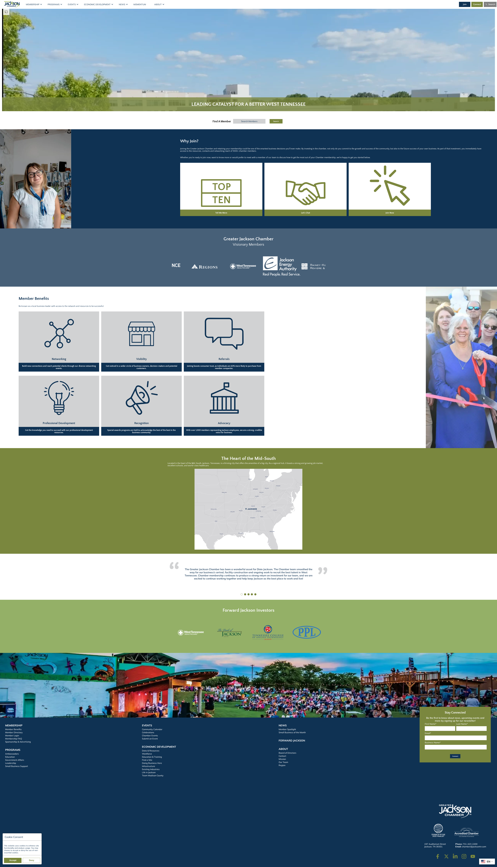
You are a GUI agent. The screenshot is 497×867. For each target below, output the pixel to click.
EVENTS (147, 725)
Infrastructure (148, 766)
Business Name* (433, 742)
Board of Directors (287, 753)
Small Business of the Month (292, 732)
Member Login (12, 735)
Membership (32, 4)
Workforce (147, 753)
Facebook (439, 855)
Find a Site (147, 760)
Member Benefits (13, 729)
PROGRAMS (12, 749)
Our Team (283, 762)
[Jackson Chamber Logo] (12, 4)
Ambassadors (12, 753)
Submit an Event (150, 738)
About (158, 4)
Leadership (10, 763)
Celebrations (148, 732)
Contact (282, 756)
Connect (477, 4)
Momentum (139, 4)
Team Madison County (152, 775)
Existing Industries (151, 769)
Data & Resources (150, 750)
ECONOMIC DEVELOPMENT (159, 746)
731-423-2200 (470, 844)
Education (10, 757)
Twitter (447, 855)
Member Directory (14, 732)
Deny (31, 860)
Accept (12, 860)
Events (72, 4)
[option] (190, 266)
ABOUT (283, 749)
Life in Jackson (149, 772)
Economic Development (97, 4)
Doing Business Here (152, 763)
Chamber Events (150, 735)
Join (464, 4)
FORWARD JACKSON (292, 740)
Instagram (466, 855)
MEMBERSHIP (13, 725)
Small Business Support (16, 766)
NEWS (283, 725)
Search (491, 4)
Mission (282, 759)
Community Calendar (152, 729)
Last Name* (462, 724)
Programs (54, 4)
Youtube (473, 855)
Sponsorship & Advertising (18, 741)
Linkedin (456, 855)
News (122, 4)
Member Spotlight (287, 729)
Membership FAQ (13, 738)
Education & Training (152, 757)
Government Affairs (14, 760)
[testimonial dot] (242, 594)
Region (282, 765)
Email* (428, 733)
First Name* (430, 724)
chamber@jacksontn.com (474, 846)
